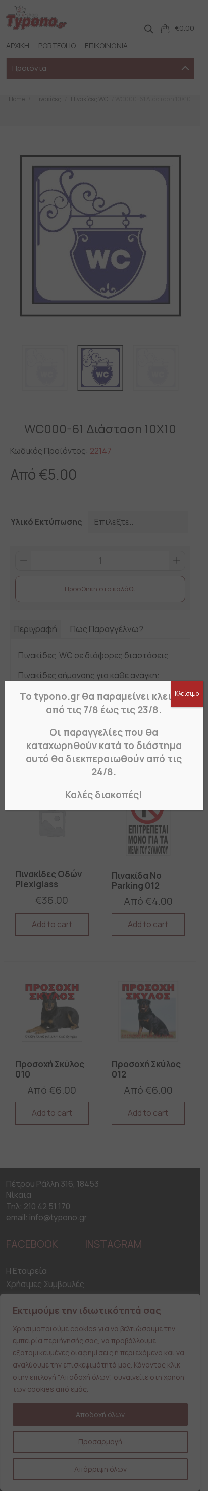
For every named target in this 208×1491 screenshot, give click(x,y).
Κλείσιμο (187, 693)
